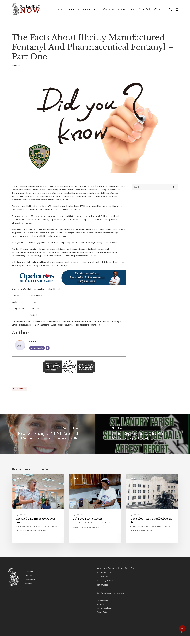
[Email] (48, 348)
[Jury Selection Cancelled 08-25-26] (152, 508)
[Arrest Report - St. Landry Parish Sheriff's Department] (142, 433)
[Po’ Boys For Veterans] (95, 508)
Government (30, 579)
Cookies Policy (102, 600)
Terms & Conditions (104, 608)
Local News (22, 478)
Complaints (29, 571)
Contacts (28, 583)
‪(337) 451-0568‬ (102, 585)
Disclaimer (101, 604)
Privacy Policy (102, 612)
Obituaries (29, 575)
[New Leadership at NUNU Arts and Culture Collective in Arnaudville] (47, 433)
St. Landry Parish (19, 388)
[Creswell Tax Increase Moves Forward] (38, 508)
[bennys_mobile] (69, 374)
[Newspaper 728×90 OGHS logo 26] (69, 285)
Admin (32, 341)
